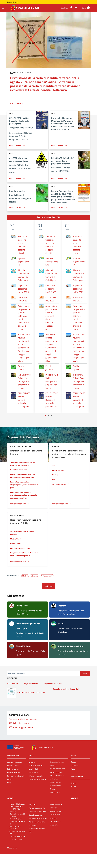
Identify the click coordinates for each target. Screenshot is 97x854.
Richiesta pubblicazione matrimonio (37, 823)
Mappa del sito (12, 848)
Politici (9, 779)
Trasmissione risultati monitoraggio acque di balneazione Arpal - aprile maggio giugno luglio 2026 (24, 347)
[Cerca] (88, 7)
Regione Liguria (12, 2)
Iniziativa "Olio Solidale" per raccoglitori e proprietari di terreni (24, 381)
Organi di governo (13, 772)
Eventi (73, 786)
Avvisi (73, 769)
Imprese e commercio (57, 768)
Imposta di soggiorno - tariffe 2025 (23, 289)
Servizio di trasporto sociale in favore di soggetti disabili (22, 245)
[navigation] (2, 7)
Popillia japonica (21, 368)
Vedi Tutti (49, 586)
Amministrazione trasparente (56, 806)
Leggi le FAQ (33, 804)
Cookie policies (55, 814)
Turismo (52, 789)
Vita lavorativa (55, 792)
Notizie (73, 762)
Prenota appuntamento (37, 808)
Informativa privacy (56, 811)
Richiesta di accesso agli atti (37, 830)
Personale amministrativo (16, 776)
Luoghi (73, 783)
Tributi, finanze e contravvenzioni (55, 784)
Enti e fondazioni (13, 769)
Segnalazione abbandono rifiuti (66, 689)
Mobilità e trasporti (56, 772)
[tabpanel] (21, 316)
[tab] (45, 415)
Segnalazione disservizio (37, 811)
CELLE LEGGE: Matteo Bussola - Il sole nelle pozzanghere (24, 400)
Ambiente (32, 762)
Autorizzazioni (33, 772)
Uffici (9, 782)
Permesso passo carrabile (37, 818)
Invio (85, 673)
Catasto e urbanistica (36, 776)
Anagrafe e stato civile (36, 765)
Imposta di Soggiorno (53, 683)
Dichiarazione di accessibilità (55, 823)
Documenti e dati (13, 765)
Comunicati (75, 765)
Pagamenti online (31, 683)
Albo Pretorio (12, 683)
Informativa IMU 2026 (23, 299)
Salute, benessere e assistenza (57, 777)
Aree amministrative (14, 762)
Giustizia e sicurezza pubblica (57, 763)
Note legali (53, 818)
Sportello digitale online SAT (24, 262)
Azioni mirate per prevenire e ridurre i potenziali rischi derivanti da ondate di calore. (24, 317)
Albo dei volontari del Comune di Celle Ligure (23, 275)
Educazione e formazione (37, 779)
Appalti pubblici (34, 769)
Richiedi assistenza (35, 815)
